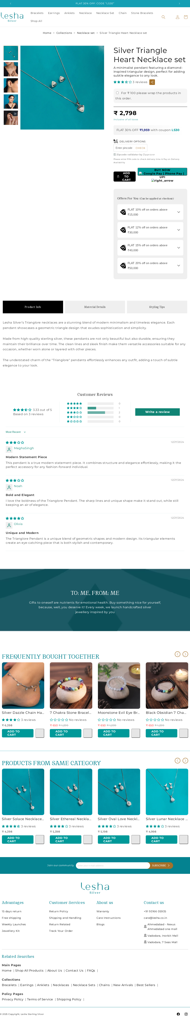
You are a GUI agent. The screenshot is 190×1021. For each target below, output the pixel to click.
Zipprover (149, 154)
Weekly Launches (14, 924)
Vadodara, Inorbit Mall (163, 935)
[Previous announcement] (10, 3)
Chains (104, 985)
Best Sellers (146, 985)
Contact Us (74, 970)
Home (47, 33)
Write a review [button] (157, 412)
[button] (163, 17)
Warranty (102, 911)
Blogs (100, 924)
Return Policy (58, 911)
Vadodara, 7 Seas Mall (163, 942)
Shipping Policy (69, 999)
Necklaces (61, 985)
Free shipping (11, 918)
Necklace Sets (84, 985)
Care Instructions (108, 918)
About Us (54, 970)
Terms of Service (40, 999)
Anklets (43, 985)
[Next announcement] (179, 3)
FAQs (91, 970)
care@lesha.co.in (155, 918)
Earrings (26, 985)
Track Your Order (61, 931)
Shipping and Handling (65, 918)
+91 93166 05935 (155, 911)
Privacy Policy (12, 999)
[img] (15, 442)
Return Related (59, 924)
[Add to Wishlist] (39, 733)
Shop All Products (29, 970)
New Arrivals (123, 985)
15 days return (11, 911)
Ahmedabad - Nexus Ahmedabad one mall (162, 927)
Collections (64, 33)
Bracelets (9, 985)
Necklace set (86, 33)
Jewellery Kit (11, 931)
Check (140, 147)
